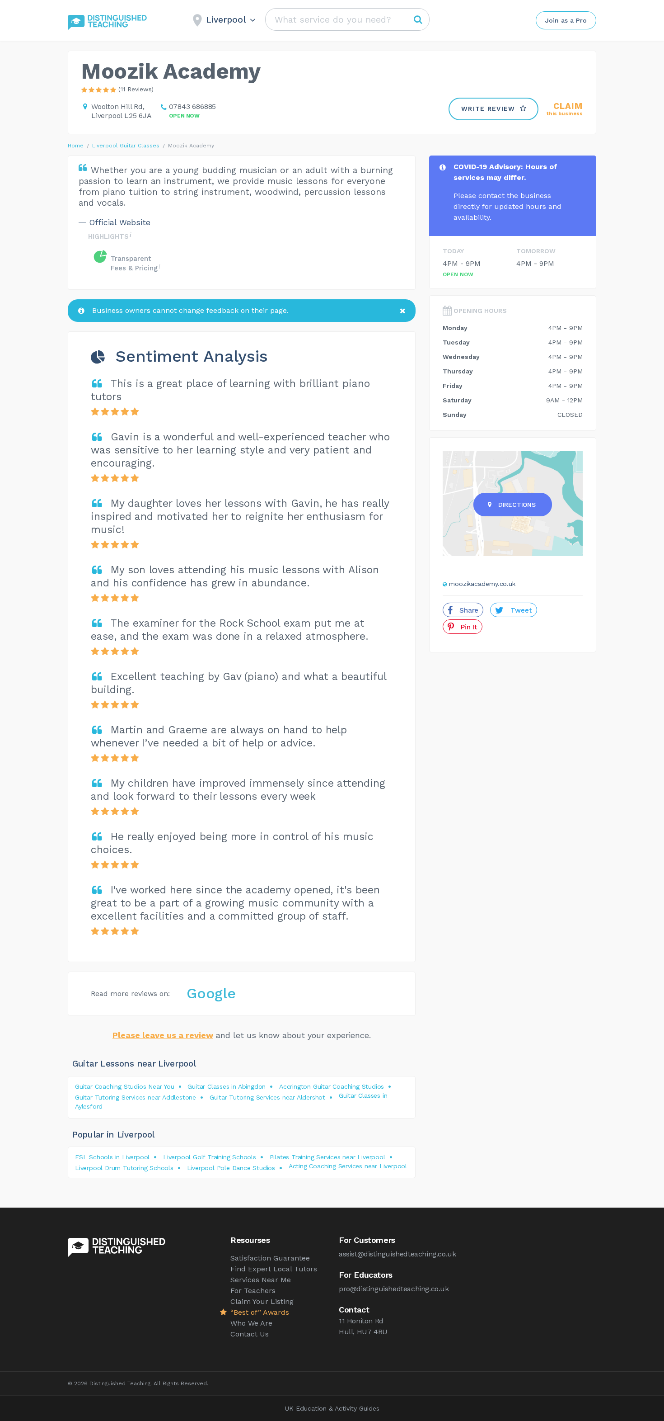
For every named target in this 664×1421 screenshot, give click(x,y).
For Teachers (253, 1290)
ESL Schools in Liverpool (112, 1157)
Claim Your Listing (262, 1301)
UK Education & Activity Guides (332, 1408)
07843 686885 (192, 106)
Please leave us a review (162, 1035)
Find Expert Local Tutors (273, 1269)
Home (76, 145)
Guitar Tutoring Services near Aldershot (267, 1097)
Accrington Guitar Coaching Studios (331, 1086)
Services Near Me (260, 1279)
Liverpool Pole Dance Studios (231, 1167)
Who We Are (251, 1323)
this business (565, 109)
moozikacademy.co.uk (482, 583)
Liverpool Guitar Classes (125, 145)
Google (211, 993)
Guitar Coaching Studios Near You (124, 1086)
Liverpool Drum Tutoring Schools (124, 1167)
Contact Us (249, 1334)
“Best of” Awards (259, 1312)
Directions (517, 504)
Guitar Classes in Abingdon (226, 1086)
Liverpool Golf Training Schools (209, 1157)
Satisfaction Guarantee (270, 1258)
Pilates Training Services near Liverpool (327, 1157)
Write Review (488, 108)
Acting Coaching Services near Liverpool (348, 1166)
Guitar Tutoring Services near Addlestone (135, 1097)
